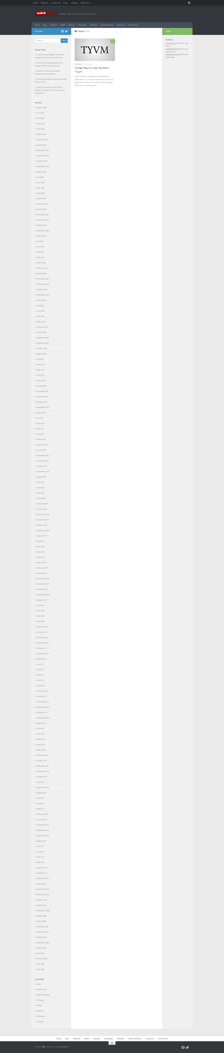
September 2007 (43, 943)
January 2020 (42, 509)
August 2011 (41, 884)
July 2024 (40, 241)
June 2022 (40, 364)
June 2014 (40, 782)
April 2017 (40, 680)
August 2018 (41, 600)
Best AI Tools (42, 989)
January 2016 (42, 761)
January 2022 (42, 386)
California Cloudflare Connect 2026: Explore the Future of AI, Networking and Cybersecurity (50, 90)
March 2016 (41, 750)
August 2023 (41, 300)
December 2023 (43, 279)
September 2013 (43, 787)
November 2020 (43, 461)
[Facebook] (62, 31)
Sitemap (74, 3)
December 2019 (43, 514)
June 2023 (40, 311)
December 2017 (43, 637)
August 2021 (41, 413)
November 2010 (43, 894)
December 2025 (43, 150)
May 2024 (40, 252)
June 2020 (40, 488)
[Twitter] (66, 31)
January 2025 (42, 209)
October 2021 (42, 402)
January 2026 (42, 145)
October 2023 (42, 290)
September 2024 (43, 231)
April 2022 (40, 375)
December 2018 (43, 579)
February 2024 (42, 268)
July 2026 (40, 113)
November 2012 (43, 830)
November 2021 (43, 397)
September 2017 (43, 654)
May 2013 (40, 809)
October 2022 (42, 348)
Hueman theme (63, 1047)
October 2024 (42, 225)
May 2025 (40, 188)
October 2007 (42, 937)
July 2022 (40, 359)
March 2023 (41, 322)
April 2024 (40, 257)
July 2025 (40, 177)
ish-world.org (170, 43)
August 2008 (41, 916)
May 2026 (40, 124)
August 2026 (41, 107)
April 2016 (40, 745)
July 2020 (40, 482)
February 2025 (42, 204)
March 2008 (41, 921)
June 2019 (40, 546)
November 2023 (43, 284)
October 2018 (42, 589)
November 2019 (43, 520)
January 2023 (42, 332)
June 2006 (40, 964)
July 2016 (40, 728)
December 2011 (43, 868)
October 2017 (42, 648)
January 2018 (42, 632)
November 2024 (43, 220)
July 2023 (40, 306)
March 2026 (41, 134)
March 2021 (41, 439)
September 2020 (43, 472)
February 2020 (42, 504)
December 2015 (43, 766)
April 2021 (40, 434)
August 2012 (41, 841)
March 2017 (41, 686)
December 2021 (43, 391)
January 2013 (42, 819)
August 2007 (41, 948)
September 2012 (43, 836)
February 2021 (42, 445)
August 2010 (41, 905)
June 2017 (40, 670)
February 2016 (42, 755)
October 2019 (42, 525)
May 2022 (40, 370)
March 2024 (41, 263)
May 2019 (40, 552)
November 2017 (43, 643)
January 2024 (42, 273)
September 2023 (43, 295)
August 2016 (41, 723)
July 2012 (40, 846)
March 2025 (41, 198)
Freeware (53, 25)
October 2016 (42, 712)
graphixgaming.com (173, 49)
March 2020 (41, 498)
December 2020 (43, 455)
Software (93, 25)
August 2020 (41, 477)
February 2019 (42, 568)
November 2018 (43, 584)
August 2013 (41, 793)
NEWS (62, 25)
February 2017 (42, 691)
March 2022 (41, 381)
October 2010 (42, 900)
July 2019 (40, 541)
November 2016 (43, 707)
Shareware (82, 25)
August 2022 (41, 354)
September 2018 (43, 595)
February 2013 (42, 814)
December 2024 (43, 215)
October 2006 (42, 959)
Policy (65, 3)
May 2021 (40, 429)
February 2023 (42, 327)
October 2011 (42, 873)
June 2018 (40, 611)
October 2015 (42, 777)
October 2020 (42, 466)
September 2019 (43, 530)
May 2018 (40, 616)
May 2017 (40, 675)
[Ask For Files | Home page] (46, 13)
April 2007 (40, 953)
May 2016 (40, 739)
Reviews (71, 25)
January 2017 (42, 696)
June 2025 (40, 182)
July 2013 (40, 798)
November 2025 (43, 156)
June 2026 (40, 118)
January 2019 (42, 573)
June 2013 (40, 803)
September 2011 (43, 878)
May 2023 (40, 316)
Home (35, 3)
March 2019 (41, 563)
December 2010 (43, 889)
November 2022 (43, 343)
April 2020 (40, 493)
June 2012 (40, 852)
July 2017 (40, 664)
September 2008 (43, 911)
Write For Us (85, 3)
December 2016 (43, 702)
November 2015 (43, 771)
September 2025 (43, 166)
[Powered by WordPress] (44, 1047)
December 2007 (43, 927)
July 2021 (40, 418)
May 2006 (40, 969)
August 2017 (41, 659)
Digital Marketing (43, 995)
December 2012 (43, 825)
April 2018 (40, 621)
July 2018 (40, 605)
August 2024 (41, 236)
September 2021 (43, 407)
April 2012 (40, 862)
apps (44, 25)
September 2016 (43, 718)
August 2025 (41, 172)
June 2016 (40, 734)
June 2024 (40, 247)
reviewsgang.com (172, 54)
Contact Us (55, 3)
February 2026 (42, 140)
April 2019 (40, 557)
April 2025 (40, 193)
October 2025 (42, 161)
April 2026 (40, 129)
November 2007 (43, 932)
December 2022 (43, 338)
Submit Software (106, 25)
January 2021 (42, 450)
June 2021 (40, 423)
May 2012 (40, 857)
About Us (44, 3)
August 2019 (41, 536)
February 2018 (42, 627)
